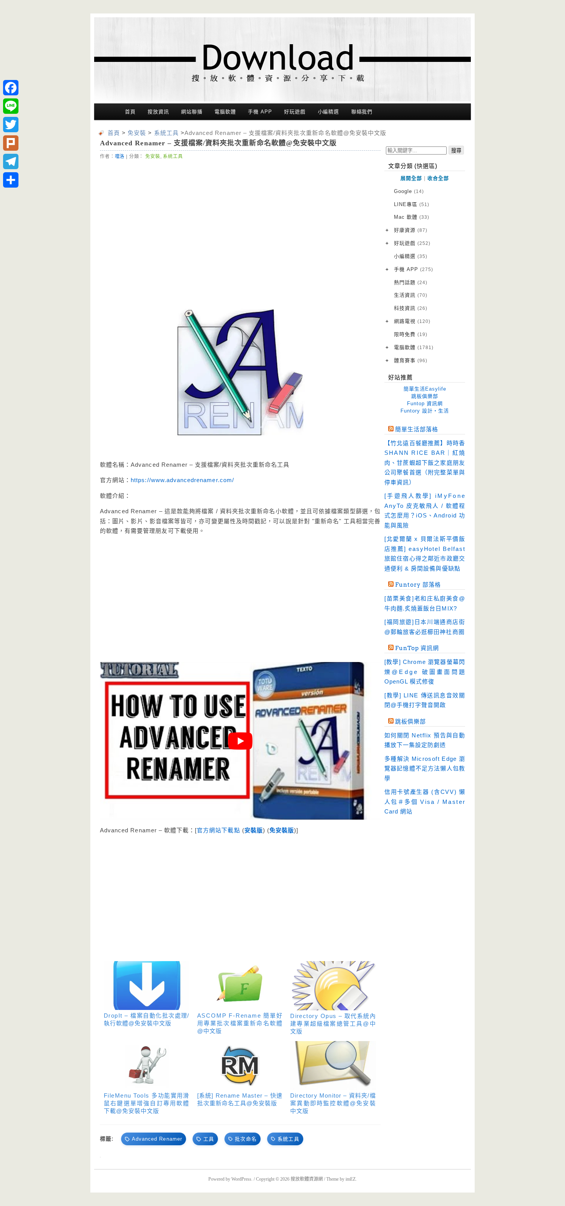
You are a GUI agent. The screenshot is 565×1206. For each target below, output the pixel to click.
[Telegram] (11, 161)
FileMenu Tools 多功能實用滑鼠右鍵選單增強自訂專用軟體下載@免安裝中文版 (146, 1103)
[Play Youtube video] (240, 741)
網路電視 (412, 321)
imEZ (351, 1179)
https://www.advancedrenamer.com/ (182, 480)
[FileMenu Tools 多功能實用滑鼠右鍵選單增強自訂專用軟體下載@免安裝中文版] (146, 1065)
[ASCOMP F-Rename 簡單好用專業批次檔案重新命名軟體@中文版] (240, 985)
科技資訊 (410, 308)
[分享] (11, 180)
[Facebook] (11, 87)
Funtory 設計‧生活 (424, 411)
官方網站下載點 (218, 830)
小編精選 (328, 112)
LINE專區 (411, 204)
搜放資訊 (158, 112)
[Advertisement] (171, 224)
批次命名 (245, 1139)
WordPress (241, 1179)
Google (409, 191)
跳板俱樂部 (424, 396)
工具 (208, 1139)
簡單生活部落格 (416, 429)
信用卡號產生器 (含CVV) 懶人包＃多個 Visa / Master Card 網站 (424, 801)
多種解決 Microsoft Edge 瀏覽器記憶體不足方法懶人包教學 (424, 768)
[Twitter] (11, 124)
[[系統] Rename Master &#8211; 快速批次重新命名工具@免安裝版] (240, 1065)
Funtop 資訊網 (425, 403)
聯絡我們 (362, 112)
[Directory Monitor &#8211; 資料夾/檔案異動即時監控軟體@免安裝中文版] (333, 1065)
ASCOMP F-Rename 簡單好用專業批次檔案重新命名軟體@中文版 (240, 1023)
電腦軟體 (225, 112)
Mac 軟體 (411, 217)
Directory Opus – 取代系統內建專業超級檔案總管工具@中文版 (333, 1024)
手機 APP (260, 112)
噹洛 (120, 156)
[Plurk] (11, 143)
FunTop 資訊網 (417, 648)
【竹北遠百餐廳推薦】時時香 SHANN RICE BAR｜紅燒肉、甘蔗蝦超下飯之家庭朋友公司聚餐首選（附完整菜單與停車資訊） (424, 463)
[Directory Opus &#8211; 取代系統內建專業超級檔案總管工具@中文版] (333, 985)
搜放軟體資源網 (307, 1179)
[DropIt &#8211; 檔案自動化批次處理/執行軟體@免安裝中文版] (146, 985)
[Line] (11, 106)
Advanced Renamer (157, 1139)
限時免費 (410, 334)
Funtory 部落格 (418, 584)
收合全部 (438, 178)
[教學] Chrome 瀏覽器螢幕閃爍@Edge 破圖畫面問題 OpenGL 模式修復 (424, 672)
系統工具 (173, 156)
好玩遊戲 (295, 112)
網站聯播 (192, 112)
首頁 (130, 112)
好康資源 (410, 230)
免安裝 (152, 156)
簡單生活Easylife (425, 389)
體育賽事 (410, 360)
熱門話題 (410, 282)
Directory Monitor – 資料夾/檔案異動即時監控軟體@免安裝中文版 (333, 1103)
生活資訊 (410, 295)
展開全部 (411, 178)
